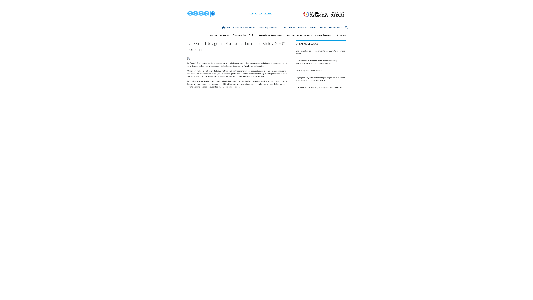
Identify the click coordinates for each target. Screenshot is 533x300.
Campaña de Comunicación (271, 35)
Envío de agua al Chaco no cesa (309, 70)
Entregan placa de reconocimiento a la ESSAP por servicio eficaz (320, 52)
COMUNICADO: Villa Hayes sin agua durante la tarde (319, 87)
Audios (252, 35)
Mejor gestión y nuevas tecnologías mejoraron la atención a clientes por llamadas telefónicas (320, 79)
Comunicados (239, 35)
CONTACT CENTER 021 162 (260, 14)
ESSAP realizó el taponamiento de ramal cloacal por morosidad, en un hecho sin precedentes (317, 62)
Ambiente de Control (220, 35)
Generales (341, 35)
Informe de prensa (323, 35)
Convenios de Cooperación (299, 35)
